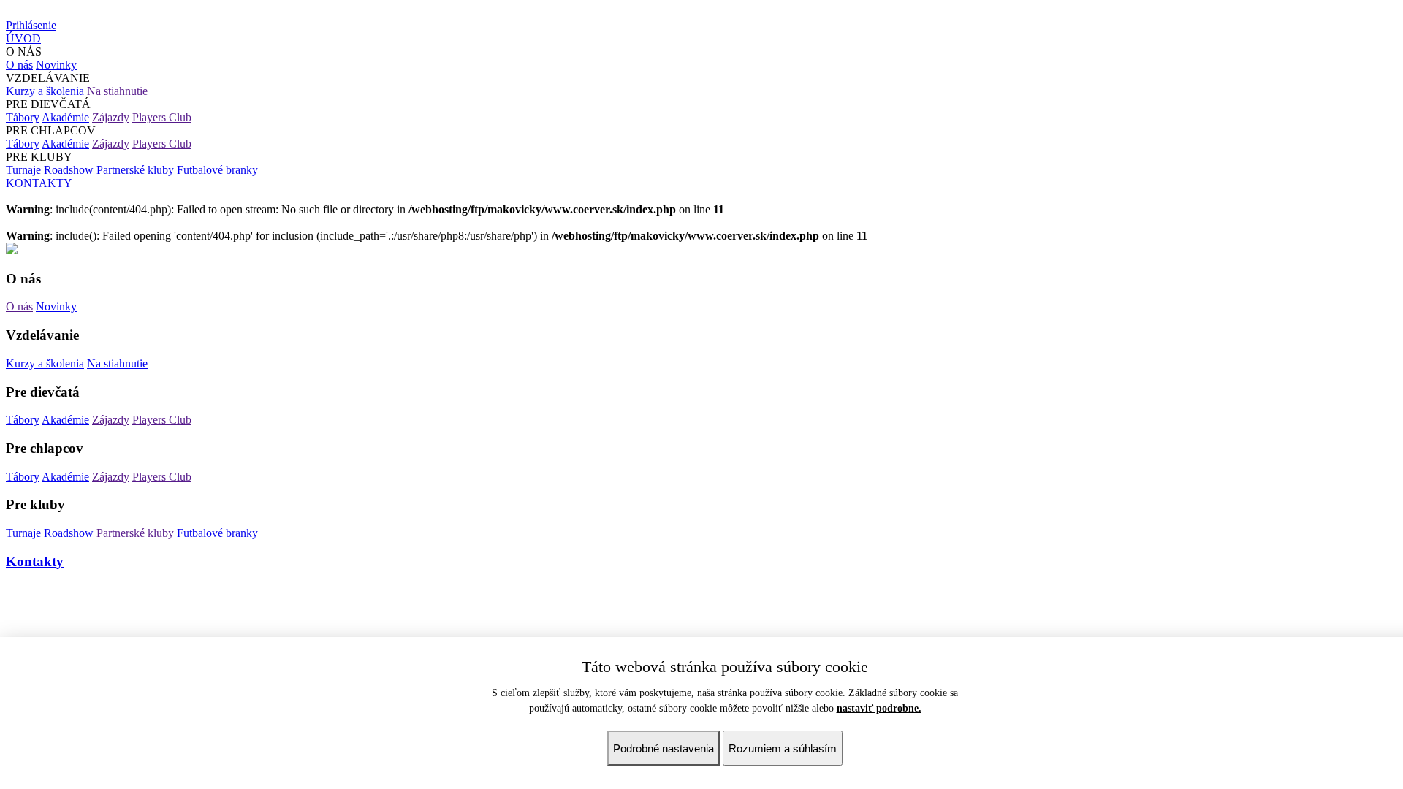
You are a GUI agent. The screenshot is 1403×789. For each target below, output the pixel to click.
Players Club (161, 117)
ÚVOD (23, 38)
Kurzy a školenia (45, 91)
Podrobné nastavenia (663, 748)
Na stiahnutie (117, 91)
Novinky (56, 64)
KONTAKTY (39, 183)
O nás (19, 64)
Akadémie (65, 117)
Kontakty (35, 561)
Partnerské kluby (135, 170)
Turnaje (23, 170)
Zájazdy (110, 117)
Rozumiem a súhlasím (783, 748)
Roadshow (69, 170)
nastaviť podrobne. (879, 708)
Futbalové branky (217, 170)
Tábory (22, 117)
